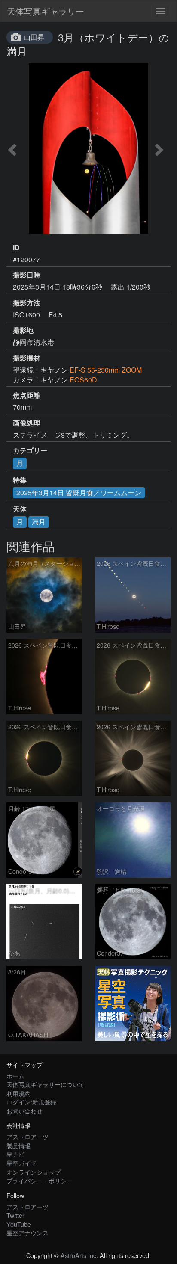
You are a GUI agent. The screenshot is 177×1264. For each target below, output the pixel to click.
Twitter (15, 1215)
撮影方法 (26, 303)
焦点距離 (26, 395)
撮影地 (23, 330)
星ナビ (15, 1153)
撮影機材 (26, 358)
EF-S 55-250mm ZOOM (106, 370)
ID (16, 247)
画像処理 (26, 423)
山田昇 (34, 37)
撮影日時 (26, 275)
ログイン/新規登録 (31, 1101)
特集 (20, 480)
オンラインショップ (33, 1171)
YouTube (18, 1224)
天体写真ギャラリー (45, 11)
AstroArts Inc (78, 1255)
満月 (39, 522)
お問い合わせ (24, 1110)
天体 (20, 509)
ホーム (15, 1075)
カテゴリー (30, 450)
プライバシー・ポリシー (39, 1180)
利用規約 (18, 1093)
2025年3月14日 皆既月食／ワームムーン (78, 492)
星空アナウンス (27, 1232)
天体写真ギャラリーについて (45, 1084)
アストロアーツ (27, 1136)
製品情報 (18, 1145)
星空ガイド (21, 1162)
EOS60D (83, 380)
